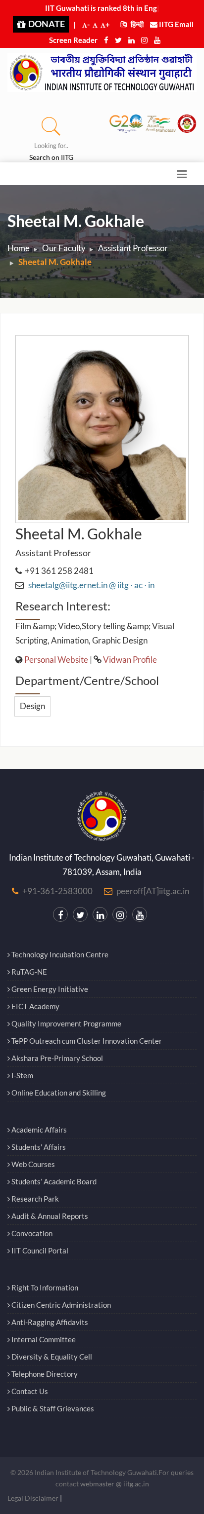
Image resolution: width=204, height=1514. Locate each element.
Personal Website (56, 659)
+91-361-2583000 (57, 891)
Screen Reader (73, 40)
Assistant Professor (133, 248)
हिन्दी (136, 24)
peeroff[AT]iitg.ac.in (152, 891)
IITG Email (175, 24)
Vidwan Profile (130, 659)
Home (18, 248)
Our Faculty (64, 248)
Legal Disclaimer (32, 1498)
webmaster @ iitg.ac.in (114, 1483)
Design (32, 706)
